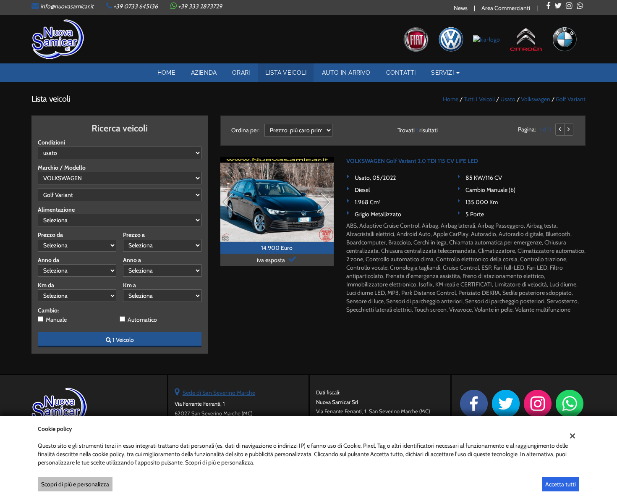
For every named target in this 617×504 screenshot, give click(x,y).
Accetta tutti (560, 484)
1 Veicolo (122, 340)
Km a (129, 285)
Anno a (132, 260)
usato (507, 99)
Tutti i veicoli (479, 99)
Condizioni (51, 142)
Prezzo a (134, 235)
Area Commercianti (505, 8)
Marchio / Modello (62, 167)
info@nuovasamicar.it (67, 6)
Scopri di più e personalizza (75, 484)
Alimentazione (56, 209)
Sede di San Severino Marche (219, 392)
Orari (241, 72)
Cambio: (48, 310)
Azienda (204, 72)
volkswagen (535, 99)
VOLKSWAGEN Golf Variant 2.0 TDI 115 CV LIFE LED (412, 161)
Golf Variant (571, 99)
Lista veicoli (285, 72)
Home (166, 72)
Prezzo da (50, 235)
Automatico (142, 319)
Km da (46, 285)
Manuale (56, 319)
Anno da (48, 260)
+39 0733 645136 (135, 6)
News (461, 8)
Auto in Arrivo (346, 72)
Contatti (401, 72)
